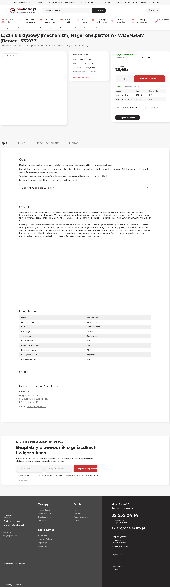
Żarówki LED (68, 21)
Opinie (76, 521)
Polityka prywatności (11, 536)
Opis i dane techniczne (81, 77)
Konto (154, 10)
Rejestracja (42, 543)
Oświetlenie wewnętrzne (30, 21)
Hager (69, 46)
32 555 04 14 (41, 2)
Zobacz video (12, 55)
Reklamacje (43, 521)
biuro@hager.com (36, 406)
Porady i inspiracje (113, 2)
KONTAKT (156, 2)
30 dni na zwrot (86, 2)
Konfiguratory (132, 2)
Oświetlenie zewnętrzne (50, 21)
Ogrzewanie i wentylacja (121, 21)
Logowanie (42, 546)
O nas (76, 510)
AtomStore (18, 585)
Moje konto (42, 536)
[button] (165, 54)
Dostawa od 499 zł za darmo (62, 2)
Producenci (164, 20)
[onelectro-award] (149, 569)
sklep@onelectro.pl (22, 2)
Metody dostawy (44, 510)
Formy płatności (44, 514)
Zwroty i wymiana (45, 517)
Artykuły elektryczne (142, 21)
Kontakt (77, 514)
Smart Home (84, 21)
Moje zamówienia (45, 539)
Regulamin (7, 532)
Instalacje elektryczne (102, 21)
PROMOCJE (145, 2)
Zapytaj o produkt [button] (127, 118)
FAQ (4, 529)
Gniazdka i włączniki (10, 21)
